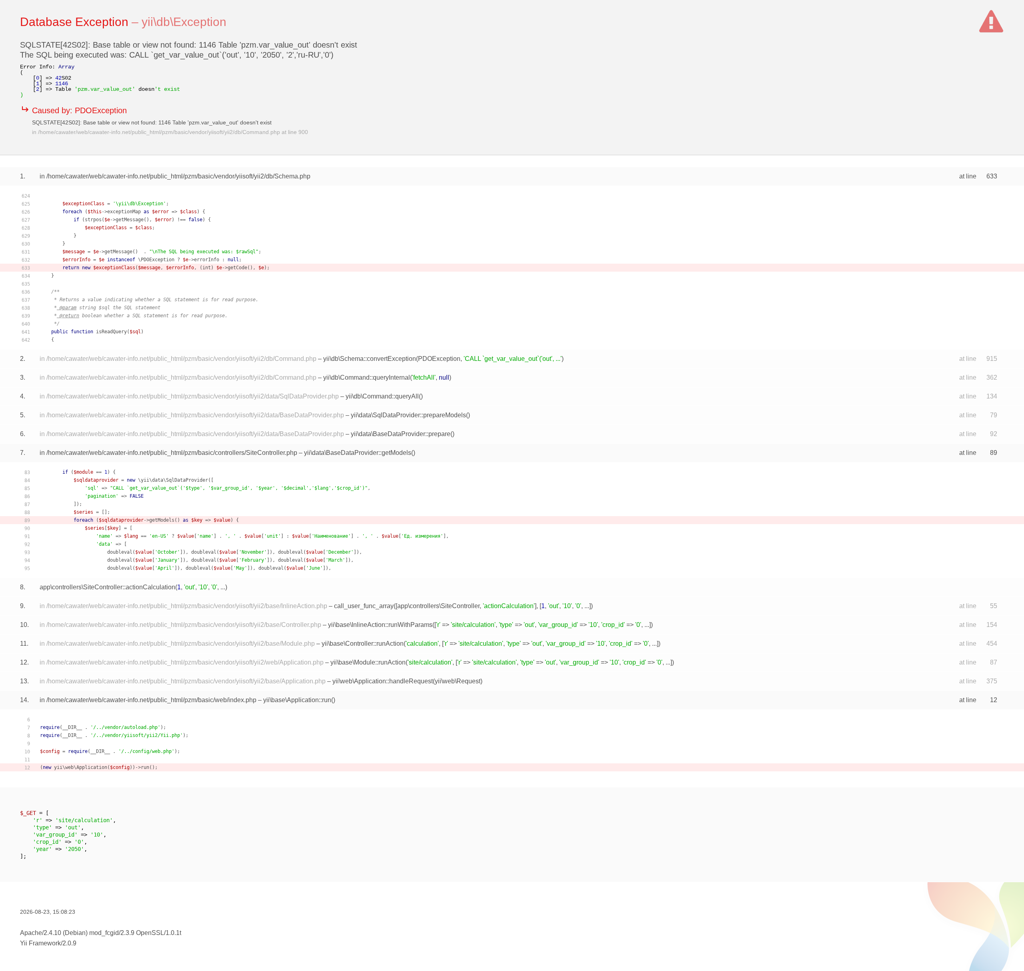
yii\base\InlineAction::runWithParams (380, 624)
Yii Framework (40, 943)
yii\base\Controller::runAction (363, 643)
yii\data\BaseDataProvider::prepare (400, 433)
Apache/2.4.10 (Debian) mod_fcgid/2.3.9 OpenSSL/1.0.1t (100, 932)
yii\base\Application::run (297, 700)
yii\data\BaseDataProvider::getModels (357, 452)
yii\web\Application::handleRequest (382, 681)
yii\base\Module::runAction (368, 662)
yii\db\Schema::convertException (369, 358)
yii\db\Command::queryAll (382, 396)
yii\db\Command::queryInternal (366, 377)
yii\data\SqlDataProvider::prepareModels (408, 415)
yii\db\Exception (184, 21)
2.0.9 (69, 943)
